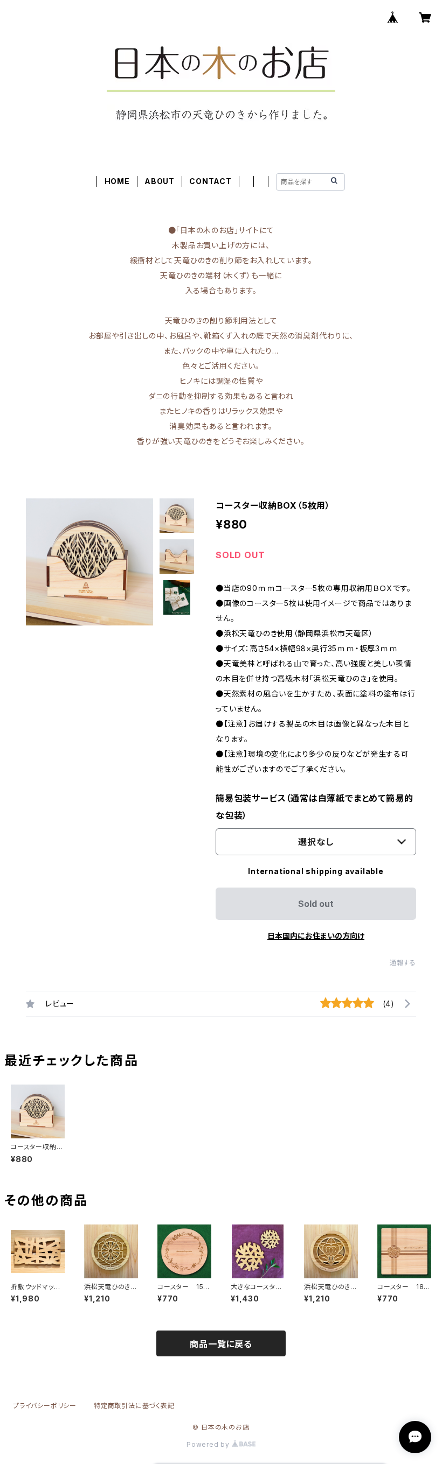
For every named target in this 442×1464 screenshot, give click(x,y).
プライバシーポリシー (45, 1406)
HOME (117, 181)
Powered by (209, 1444)
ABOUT (159, 181)
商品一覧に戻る (221, 1344)
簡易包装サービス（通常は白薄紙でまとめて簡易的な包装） (314, 807)
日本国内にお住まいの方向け (315, 935)
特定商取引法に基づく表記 (134, 1406)
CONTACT (210, 181)
